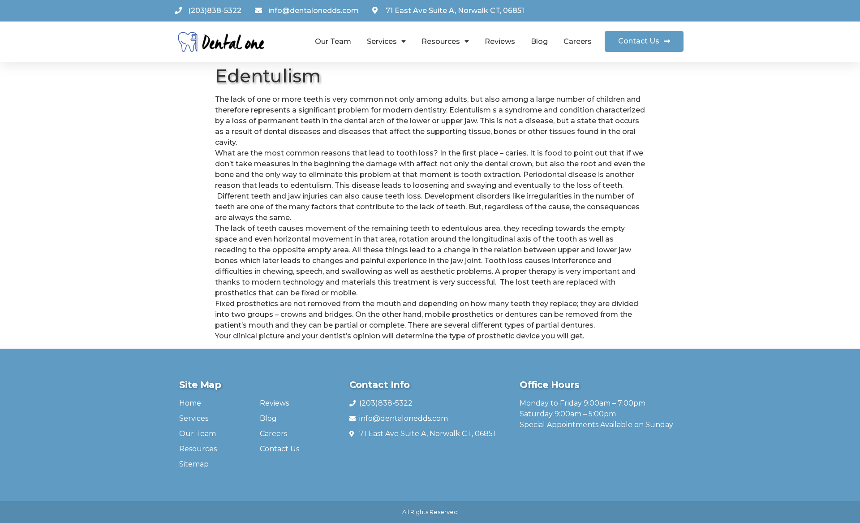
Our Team (333, 41)
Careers (577, 41)
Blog (539, 41)
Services (382, 41)
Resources (440, 41)
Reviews (500, 41)
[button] (644, 41)
